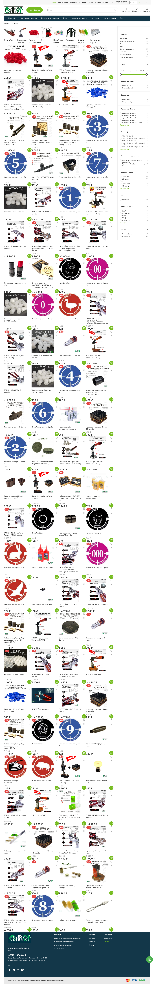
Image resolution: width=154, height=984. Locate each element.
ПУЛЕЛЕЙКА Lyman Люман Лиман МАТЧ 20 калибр (14, 534)
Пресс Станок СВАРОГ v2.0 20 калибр (42, 497)
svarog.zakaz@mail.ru (18, 948)
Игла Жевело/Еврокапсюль (42, 604)
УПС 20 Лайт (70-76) (93, 674)
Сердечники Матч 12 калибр (69, 355)
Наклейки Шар (37, 533)
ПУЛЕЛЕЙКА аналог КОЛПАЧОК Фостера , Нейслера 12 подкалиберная (97, 321)
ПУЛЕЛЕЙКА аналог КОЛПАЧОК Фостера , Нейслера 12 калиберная (68, 569)
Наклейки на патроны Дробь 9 (69, 745)
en (145, 2)
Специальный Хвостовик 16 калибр (42, 356)
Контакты (73, 2)
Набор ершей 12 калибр (68, 920)
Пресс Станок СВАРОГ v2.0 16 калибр (69, 781)
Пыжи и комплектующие (50, 18)
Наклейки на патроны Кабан (42, 780)
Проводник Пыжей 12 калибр (70, 177)
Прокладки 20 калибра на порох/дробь (14, 710)
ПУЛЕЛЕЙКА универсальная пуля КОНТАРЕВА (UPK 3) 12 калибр (42, 248)
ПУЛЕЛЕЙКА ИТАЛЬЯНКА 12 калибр (15, 247)
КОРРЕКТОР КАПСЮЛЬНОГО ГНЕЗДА (43, 178)
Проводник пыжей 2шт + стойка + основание (95, 886)
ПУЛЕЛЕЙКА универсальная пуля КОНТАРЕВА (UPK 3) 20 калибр (15, 922)
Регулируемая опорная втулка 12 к (15, 284)
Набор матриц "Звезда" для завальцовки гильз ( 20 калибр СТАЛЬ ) (14, 640)
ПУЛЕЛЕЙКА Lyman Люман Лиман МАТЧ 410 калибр (69, 852)
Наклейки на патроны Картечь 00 (97, 284)
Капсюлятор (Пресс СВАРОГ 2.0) (96, 781)
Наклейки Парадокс (93, 533)
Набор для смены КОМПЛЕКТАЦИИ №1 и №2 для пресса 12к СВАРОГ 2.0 (42, 285)
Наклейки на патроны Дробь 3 (97, 141)
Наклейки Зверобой (39, 744)
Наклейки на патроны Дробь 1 (69, 213)
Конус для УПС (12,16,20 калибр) (95, 745)
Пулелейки (12, 18)
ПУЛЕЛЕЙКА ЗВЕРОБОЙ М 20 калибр (14, 886)
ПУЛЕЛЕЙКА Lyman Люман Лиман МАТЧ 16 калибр (69, 675)
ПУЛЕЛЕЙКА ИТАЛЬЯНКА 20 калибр (70, 710)
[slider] (120, 74)
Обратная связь (59, 949)
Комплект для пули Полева (14, 674)
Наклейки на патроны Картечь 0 (43, 320)
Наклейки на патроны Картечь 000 (97, 568)
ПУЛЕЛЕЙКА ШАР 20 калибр (97, 604)
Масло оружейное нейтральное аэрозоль (67, 428)
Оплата (90, 2)
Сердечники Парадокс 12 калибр (95, 639)
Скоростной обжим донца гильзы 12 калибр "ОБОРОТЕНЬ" (14, 142)
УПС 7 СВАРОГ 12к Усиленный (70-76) (93, 356)
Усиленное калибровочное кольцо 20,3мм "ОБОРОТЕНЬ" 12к (96, 392)
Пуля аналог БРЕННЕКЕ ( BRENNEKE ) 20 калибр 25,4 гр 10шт (69, 817)
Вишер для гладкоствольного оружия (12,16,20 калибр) (97, 921)
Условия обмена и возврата (63, 945)
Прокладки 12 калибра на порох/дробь (96, 105)
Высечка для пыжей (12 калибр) (67, 886)
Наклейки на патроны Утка (68, 319)
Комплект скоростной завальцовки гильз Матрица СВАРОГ (42, 142)
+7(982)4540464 (121, 2)
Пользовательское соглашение (64, 942)
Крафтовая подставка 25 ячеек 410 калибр (43, 852)
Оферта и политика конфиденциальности (67, 938)
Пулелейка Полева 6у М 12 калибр (96, 852)
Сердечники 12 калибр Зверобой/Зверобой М (40, 886)
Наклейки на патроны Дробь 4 (69, 391)
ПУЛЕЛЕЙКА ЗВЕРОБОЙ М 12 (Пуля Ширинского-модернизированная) (69, 248)
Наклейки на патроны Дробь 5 (15, 178)
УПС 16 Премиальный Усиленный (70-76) (94, 462)
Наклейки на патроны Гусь (14, 604)
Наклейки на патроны (79, 18)
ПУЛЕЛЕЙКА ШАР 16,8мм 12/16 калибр (14, 356)
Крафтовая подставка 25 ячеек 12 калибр (97, 71)
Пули (65, 18)
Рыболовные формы (126, 57)
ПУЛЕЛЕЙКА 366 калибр (41, 709)
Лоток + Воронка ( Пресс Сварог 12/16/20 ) (13, 497)
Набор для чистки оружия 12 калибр (15, 852)
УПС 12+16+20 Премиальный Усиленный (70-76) (97, 213)
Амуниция (95, 18)
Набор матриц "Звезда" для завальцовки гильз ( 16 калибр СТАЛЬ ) (14, 746)
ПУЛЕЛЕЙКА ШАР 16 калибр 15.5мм (15, 816)
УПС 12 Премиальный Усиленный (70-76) (67, 71)
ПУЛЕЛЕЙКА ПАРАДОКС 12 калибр (42, 213)
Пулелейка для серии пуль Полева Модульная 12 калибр (70, 462)
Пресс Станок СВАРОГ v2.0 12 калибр (42, 71)
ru (140, 2)
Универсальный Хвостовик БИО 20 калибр (14, 320)
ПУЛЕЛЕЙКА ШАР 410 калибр (40, 675)
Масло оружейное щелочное (42, 567)
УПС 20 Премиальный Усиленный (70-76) (40, 639)
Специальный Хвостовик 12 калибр (14, 71)
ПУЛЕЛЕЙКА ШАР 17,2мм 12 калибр (97, 247)
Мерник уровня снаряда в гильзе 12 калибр (68, 534)
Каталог (53, 2)
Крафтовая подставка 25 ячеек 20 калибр (97, 428)
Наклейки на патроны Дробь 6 (42, 428)
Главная (7, 23)
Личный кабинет (101, 2)
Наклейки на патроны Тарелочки (12, 781)
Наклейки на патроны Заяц (14, 567)
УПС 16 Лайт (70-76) (39, 815)
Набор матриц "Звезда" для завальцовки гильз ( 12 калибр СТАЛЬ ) (69, 142)
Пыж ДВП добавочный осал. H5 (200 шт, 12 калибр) (42, 462)
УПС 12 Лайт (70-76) (66, 104)
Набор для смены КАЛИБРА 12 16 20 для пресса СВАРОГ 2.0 (70, 498)
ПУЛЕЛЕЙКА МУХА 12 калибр (12, 391)
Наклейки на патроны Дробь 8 (42, 921)
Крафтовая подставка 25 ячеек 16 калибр (97, 710)
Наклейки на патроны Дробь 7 (97, 178)
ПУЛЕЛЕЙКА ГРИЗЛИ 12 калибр (68, 605)
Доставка (82, 2)
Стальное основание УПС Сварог (68, 639)
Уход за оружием (109, 18)
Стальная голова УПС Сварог (15, 427)
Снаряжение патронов (29, 18)
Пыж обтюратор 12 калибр (14, 212)
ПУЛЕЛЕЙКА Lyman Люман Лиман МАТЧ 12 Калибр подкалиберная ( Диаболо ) (14, 106)
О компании (63, 2)
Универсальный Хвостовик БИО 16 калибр (41, 391)
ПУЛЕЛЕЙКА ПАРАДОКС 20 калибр (97, 816)
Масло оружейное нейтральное (93, 497)
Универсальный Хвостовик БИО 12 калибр (41, 105)
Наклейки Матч (64, 283)
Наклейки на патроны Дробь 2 (15, 462)
